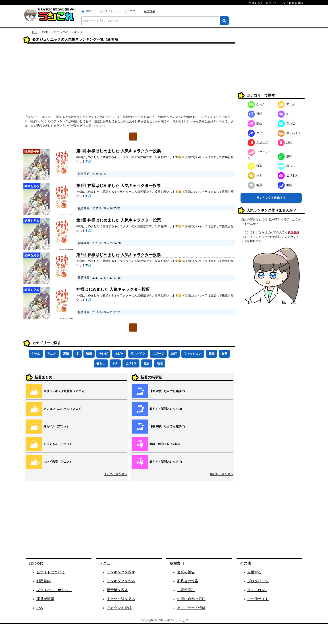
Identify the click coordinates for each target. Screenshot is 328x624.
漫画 (66, 353)
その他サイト (258, 599)
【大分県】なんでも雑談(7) (167, 391)
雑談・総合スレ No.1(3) (164, 444)
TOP (34, 32)
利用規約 (43, 581)
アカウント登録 (119, 608)
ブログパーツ (258, 581)
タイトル (110, 11)
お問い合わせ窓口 (191, 599)
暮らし (100, 363)
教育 (147, 363)
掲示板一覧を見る (221, 474)
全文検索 (150, 11)
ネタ (115, 363)
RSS (39, 608)
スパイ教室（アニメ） (58, 461)
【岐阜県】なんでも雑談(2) (167, 426)
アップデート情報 (191, 608)
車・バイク (138, 353)
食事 (224, 353)
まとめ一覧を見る (115, 474)
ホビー (119, 353)
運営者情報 (45, 599)
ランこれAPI (257, 590)
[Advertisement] (129, 80)
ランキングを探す (121, 572)
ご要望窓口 (186, 590)
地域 (160, 363)
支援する (254, 572)
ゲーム (35, 353)
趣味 (211, 353)
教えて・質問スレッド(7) (165, 461)
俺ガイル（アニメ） (57, 426)
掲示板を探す (117, 590)
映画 (89, 353)
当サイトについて (50, 572)
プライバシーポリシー (54, 590)
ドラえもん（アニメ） (58, 444)
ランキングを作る (121, 581)
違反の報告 (186, 572)
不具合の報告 (187, 581)
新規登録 (293, 232)
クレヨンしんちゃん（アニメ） (64, 408)
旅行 (174, 353)
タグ (132, 11)
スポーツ (158, 353)
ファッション (192, 353)
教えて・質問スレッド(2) (165, 408)
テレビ (103, 353)
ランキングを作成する (271, 197)
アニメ (51, 353)
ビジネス (131, 363)
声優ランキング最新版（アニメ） (65, 391)
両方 (89, 11)
